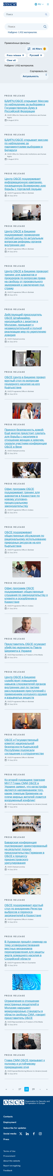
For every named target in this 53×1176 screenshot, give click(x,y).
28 (26, 1089)
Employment (9, 1122)
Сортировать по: (38, 71)
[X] (21, 1134)
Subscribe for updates (14, 1127)
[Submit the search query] (45, 26)
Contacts (8, 1116)
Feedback (7, 1170)
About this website (11, 1161)
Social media (9, 1133)
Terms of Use (9, 1151)
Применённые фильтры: (17, 43)
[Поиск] (46, 14)
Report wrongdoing (11, 1165)
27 (20, 1089)
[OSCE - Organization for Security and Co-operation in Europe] (10, 4)
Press (6, 1139)
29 (33, 1089)
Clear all (11, 60)
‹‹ (6, 1089)
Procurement (9, 1156)
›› (46, 1089)
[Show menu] (48, 4)
